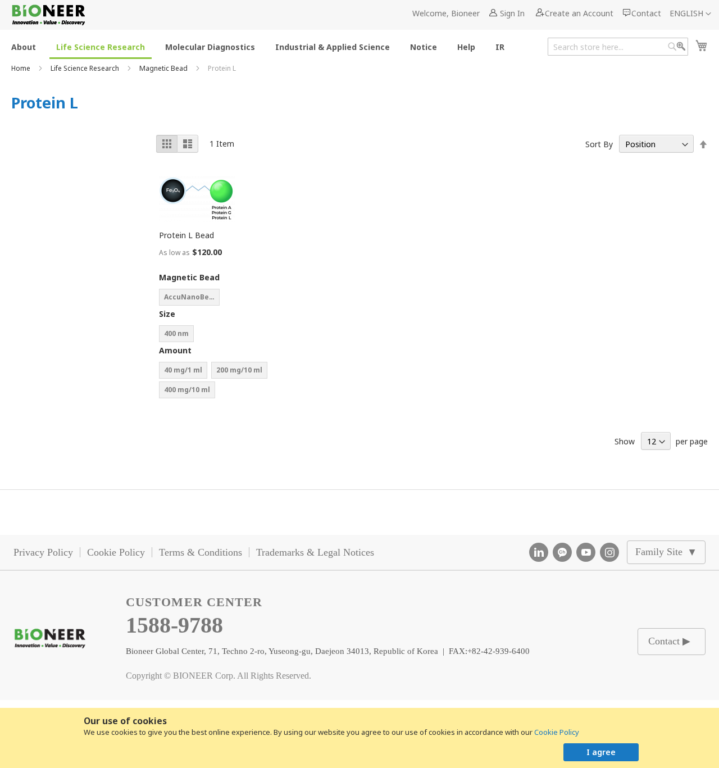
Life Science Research (86, 68)
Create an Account (579, 13)
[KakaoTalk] (562, 552)
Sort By (599, 144)
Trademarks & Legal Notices (315, 552)
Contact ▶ (669, 641)
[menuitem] (23, 46)
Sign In (512, 13)
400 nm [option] (176, 333)
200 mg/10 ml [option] (239, 370)
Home (21, 68)
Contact (646, 13)
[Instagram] (609, 552)
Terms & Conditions (200, 552)
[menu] (261, 46)
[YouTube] (585, 552)
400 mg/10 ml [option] (187, 389)
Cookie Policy (556, 732)
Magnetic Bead (164, 68)
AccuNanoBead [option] (191, 297)
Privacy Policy (43, 552)
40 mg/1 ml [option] (183, 370)
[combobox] (618, 47)
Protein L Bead (186, 235)
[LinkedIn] (538, 552)
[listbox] (215, 298)
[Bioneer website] (48, 14)
